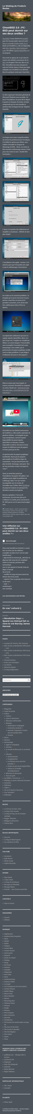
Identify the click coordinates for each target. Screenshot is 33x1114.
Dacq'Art (7, 837)
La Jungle (7, 984)
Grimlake (7, 970)
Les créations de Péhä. (11, 842)
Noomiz (10, 735)
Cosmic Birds (8, 948)
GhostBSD (6, 38)
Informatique (6, 510)
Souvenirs (7, 783)
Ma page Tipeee (9, 887)
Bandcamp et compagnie (16, 725)
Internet (9, 747)
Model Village (8, 991)
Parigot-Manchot (10, 818)
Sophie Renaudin (10, 863)
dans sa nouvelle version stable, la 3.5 (15, 43)
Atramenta (8, 856)
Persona (7, 1010)
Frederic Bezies (9, 509)
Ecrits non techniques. (11, 662)
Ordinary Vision (9, 1003)
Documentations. (10, 660)
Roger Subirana (9, 1071)
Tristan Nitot (8, 823)
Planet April (8, 1102)
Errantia (7, 967)
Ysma (6, 1039)
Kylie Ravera (8, 858)
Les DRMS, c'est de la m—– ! (14, 778)
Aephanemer (8, 934)
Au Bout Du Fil (9, 1059)
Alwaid (6, 941)
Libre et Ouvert (9, 903)
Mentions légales (10, 667)
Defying (6, 960)
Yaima (6, 1036)
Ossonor (7, 1005)
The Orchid (8, 1034)
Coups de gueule (9, 711)
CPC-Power (8, 1085)
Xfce (7, 48)
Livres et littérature (12, 718)
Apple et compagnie (12, 745)
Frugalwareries (13, 759)
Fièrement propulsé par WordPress (12, 1110)
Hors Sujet (7, 974)
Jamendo (7, 1067)
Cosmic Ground (9, 950)
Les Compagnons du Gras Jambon (15, 986)
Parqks (6, 1008)
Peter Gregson (9, 1013)
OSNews (7, 920)
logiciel (18, 514)
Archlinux (26, 485)
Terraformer (8, 1020)
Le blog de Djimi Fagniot (12, 840)
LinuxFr (7, 917)
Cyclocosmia (8, 953)
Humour (7, 740)
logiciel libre (23, 514)
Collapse (7, 946)
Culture (6, 713)
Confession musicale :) (15, 728)
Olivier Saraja (8, 861)
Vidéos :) (7, 787)
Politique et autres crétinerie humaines (17, 780)
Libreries (12, 510)
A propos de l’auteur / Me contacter (16, 643)
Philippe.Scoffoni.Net (11, 821)
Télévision (7, 785)
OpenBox (12, 48)
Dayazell (7, 955)
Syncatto (7, 1017)
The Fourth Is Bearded (11, 1029)
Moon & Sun (8, 993)
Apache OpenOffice (20, 50)
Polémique (7, 795)
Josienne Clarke (9, 981)
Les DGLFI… (8, 665)
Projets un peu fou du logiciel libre (19, 766)
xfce (12, 516)
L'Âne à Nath (8, 880)
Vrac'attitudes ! (9, 792)
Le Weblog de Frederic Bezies (10, 1109)
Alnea (6, 939)
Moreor (6, 998)
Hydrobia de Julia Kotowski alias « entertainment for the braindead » (16, 390)
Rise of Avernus (9, 1015)
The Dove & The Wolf (11, 1027)
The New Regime (10, 1032)
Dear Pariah (8, 877)
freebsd (10, 512)
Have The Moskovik (11, 1064)
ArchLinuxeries (13, 756)
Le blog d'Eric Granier (11, 811)
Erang (6, 962)
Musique (9, 723)
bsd (26, 510)
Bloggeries (7, 709)
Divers (6, 737)
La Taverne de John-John (12, 809)
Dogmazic (7, 1062)
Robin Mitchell (9, 1069)
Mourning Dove (9, 1001)
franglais (5, 512)
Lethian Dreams (9, 989)
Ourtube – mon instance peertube (15, 889)
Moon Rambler (9, 996)
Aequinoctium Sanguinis (12, 936)
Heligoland (8, 972)
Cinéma (8, 716)
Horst (6, 977)
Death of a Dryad (9, 958)
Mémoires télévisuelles (13, 721)
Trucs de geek (19, 510)
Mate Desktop (21, 48)
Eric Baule (7, 965)
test (29, 514)
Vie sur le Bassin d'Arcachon (13, 790)
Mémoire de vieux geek (13, 773)
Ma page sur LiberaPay (11, 884)
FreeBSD (25, 38)
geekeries (15, 512)
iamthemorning (9, 979)
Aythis (6, 943)
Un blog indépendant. (11, 669)
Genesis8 (7, 1088)
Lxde (4, 50)
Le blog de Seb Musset (11, 882)
